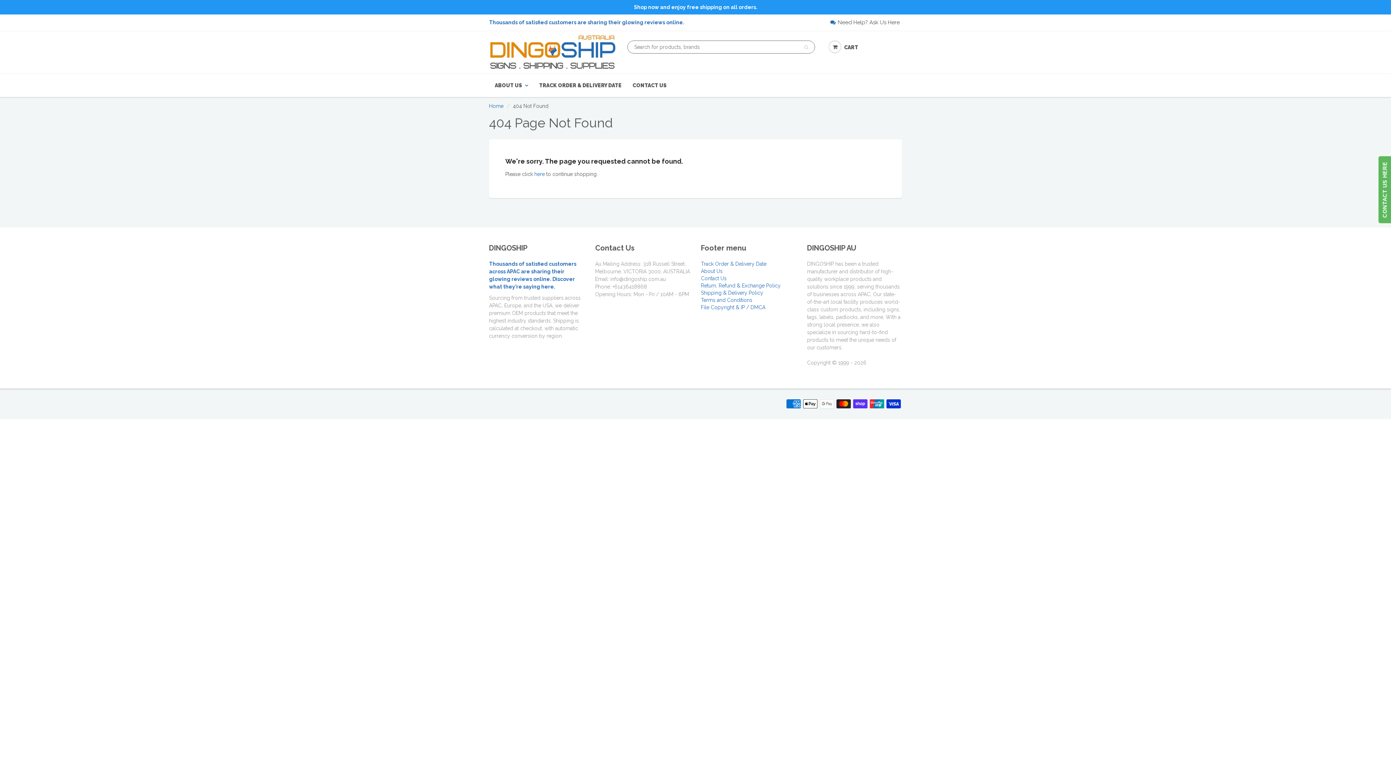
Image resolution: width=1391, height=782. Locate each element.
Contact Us (649, 85)
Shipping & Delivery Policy (732, 293)
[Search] (806, 47)
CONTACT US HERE (1385, 190)
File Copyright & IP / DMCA (733, 307)
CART (851, 47)
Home (496, 106)
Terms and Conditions (726, 300)
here (539, 174)
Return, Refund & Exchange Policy (741, 286)
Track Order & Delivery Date (580, 85)
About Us (508, 85)
